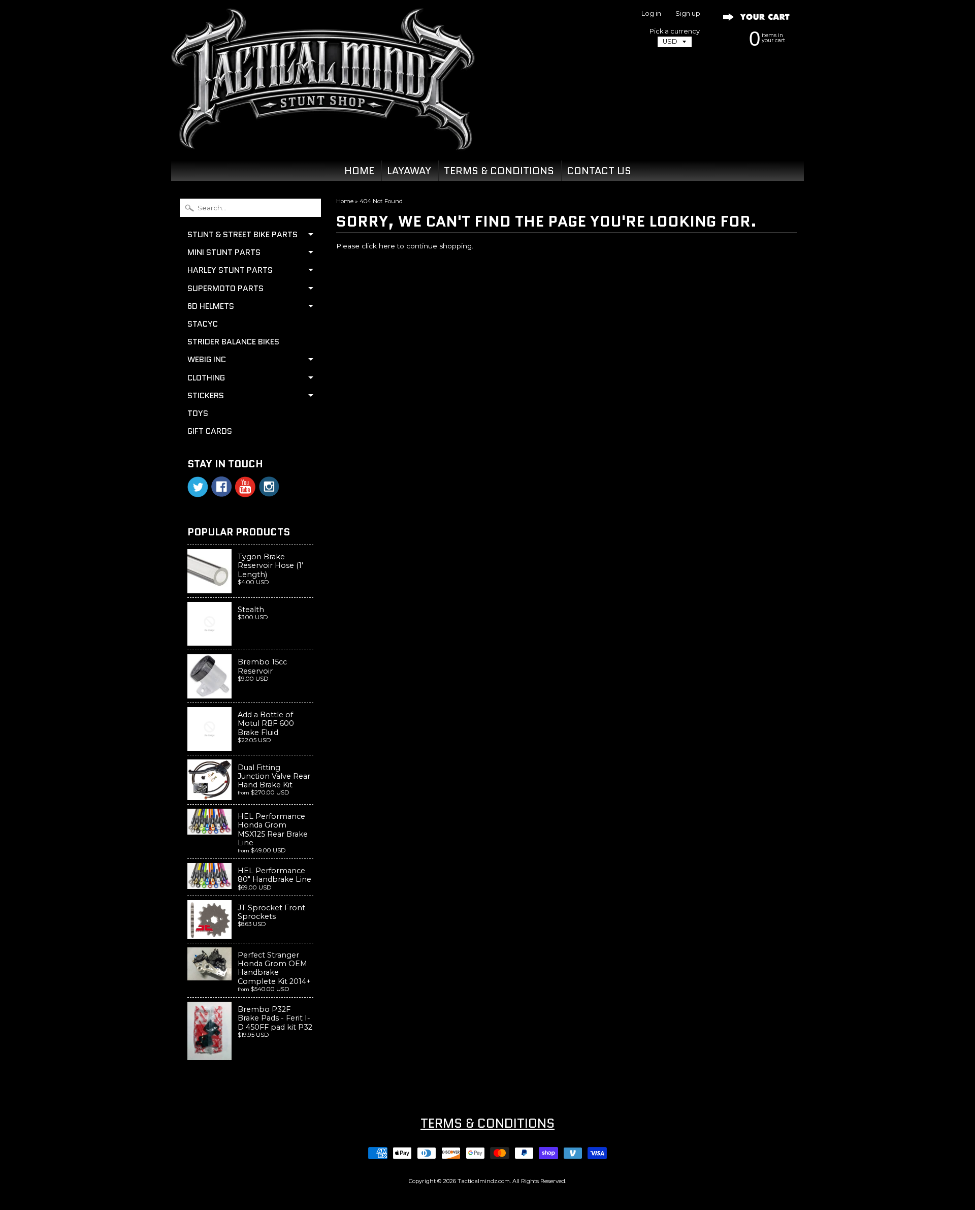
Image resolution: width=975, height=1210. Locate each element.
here (387, 246)
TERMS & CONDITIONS (499, 171)
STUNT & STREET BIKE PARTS (242, 234)
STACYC (202, 324)
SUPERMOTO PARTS (225, 288)
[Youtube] (245, 486)
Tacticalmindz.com (484, 1181)
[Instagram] (269, 486)
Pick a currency (674, 31)
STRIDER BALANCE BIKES (233, 341)
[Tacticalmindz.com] (323, 138)
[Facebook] (221, 486)
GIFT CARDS (209, 431)
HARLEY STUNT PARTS (230, 270)
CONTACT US (599, 171)
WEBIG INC (206, 359)
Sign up (687, 14)
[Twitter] (197, 486)
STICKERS (205, 395)
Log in (651, 14)
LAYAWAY (409, 171)
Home (344, 201)
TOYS (197, 413)
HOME (359, 171)
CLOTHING (206, 378)
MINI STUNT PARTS (224, 252)
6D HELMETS (210, 306)
